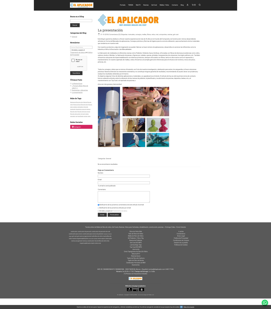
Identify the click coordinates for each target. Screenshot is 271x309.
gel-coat (83, 114)
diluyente (85, 107)
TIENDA (130, 5)
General (74, 37)
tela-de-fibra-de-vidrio (101, 241)
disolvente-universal (81, 109)
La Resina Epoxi (77, 83)
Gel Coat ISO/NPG (136, 242)
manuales (72, 116)
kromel (89, 236)
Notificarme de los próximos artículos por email (115, 208)
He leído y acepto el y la (81, 52)
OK (181, 307)
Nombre (100, 173)
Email (100, 179)
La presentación (77, 92)
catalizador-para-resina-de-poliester (93, 234)
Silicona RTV (136, 254)
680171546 (170, 269)
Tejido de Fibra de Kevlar (136, 260)
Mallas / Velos (164, 5)
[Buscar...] (200, 5)
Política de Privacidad (181, 238)
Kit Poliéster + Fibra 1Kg (136, 238)
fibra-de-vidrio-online (75, 114)
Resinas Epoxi (135, 256)
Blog (182, 5)
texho (93, 243)
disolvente (72, 109)
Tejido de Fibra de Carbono (136, 258)
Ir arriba (181, 231)
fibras (149, 34)
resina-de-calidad (92, 238)
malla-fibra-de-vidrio (97, 236)
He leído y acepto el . (113, 211)
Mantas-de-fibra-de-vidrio (76, 102)
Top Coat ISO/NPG (136, 247)
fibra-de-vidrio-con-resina (83, 111)
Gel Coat (154, 5)
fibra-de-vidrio (73, 111)
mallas (87, 114)
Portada (122, 5)
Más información (189, 307)
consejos (138, 34)
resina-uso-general (76, 241)
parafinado (80, 116)
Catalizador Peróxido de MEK (135, 262)
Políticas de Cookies (181, 245)
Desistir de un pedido (181, 242)
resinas (85, 116)
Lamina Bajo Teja (136, 245)
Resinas (146, 5)
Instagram (77, 127)
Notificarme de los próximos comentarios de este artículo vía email (122, 205)
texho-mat (98, 243)
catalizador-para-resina (75, 234)
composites (80, 107)
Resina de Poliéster (135, 240)
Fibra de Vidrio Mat (136, 231)
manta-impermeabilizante (80, 238)
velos (89, 116)
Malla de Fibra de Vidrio (135, 236)
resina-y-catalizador (88, 241)
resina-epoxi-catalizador (105, 238)
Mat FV (138, 5)
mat (76, 116)
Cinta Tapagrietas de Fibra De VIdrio (136, 251)
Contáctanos (181, 234)
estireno (88, 109)
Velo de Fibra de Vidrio (135, 234)
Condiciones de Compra (181, 240)
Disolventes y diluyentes (80, 90)
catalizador (74, 231)
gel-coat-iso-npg (81, 236)
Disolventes (136, 265)
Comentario (102, 189)
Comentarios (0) (114, 34)
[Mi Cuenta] (188, 5)
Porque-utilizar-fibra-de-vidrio (80, 104)
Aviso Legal (181, 236)
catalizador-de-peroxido (84, 231)
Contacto (175, 5)
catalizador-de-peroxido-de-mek (101, 231)
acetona (75, 107)
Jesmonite (135, 249)
